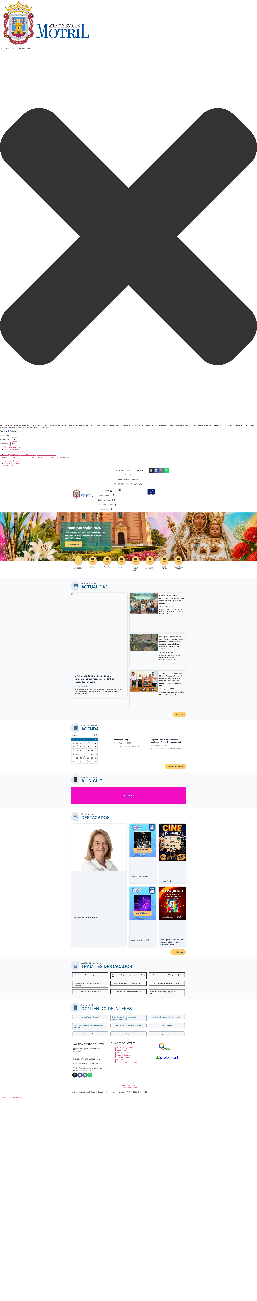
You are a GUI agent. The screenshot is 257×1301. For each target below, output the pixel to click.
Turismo (121, 567)
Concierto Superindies (139, 877)
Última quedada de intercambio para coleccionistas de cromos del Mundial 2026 (172, 942)
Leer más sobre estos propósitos (16, 454)
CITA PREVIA (118, 470)
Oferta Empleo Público (136, 568)
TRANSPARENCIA (120, 484)
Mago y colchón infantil (140, 940)
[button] (128, 237)
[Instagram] (151, 470)
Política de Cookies (11, 461)
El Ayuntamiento (105, 495)
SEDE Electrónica (164, 568)
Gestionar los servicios (12, 449)
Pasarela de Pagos (178, 568)
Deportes (107, 567)
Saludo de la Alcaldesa (86, 917)
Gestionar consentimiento (11, 1098)
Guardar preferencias (46, 458)
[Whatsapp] (166, 470)
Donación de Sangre (121, 740)
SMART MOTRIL (137, 484)
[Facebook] (156, 470)
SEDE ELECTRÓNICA (135, 470)
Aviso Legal (8, 466)
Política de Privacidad (12, 463)
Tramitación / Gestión (105, 505)
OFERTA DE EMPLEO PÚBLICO (128, 479)
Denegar (15, 458)
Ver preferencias (28, 458)
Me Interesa (105, 509)
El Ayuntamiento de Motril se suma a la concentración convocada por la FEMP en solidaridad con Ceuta (94, 679)
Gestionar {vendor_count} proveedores (19, 452)
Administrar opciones (12, 447)
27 (84, 758)
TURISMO (128, 475)
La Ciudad (105, 491)
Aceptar (5, 458)
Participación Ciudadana (78, 568)
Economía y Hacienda (149, 568)
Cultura (92, 567)
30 (84, 743)
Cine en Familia (166, 881)
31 (88, 743)
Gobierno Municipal (105, 500)
